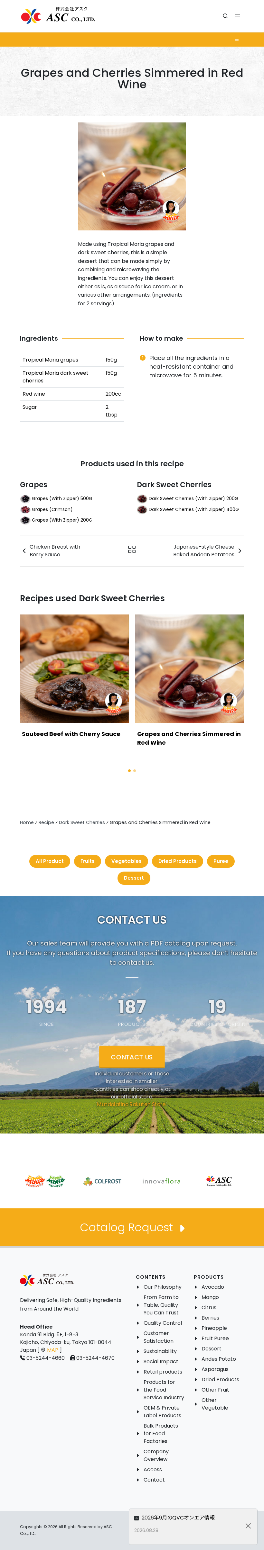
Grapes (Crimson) (52, 509)
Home (27, 822)
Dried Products (177, 861)
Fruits (87, 861)
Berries (210, 1318)
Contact (154, 1479)
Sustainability (160, 1351)
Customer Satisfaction (159, 1337)
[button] (129, 770)
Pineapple (214, 1328)
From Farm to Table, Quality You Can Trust (161, 1305)
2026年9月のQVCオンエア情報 (177, 1517)
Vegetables (126, 861)
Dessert (134, 877)
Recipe (46, 822)
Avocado (213, 1287)
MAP (52, 1350)
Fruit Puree (215, 1338)
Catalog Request (128, 1227)
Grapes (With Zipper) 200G (62, 520)
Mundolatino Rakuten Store (131, 1104)
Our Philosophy (163, 1287)
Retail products (163, 1371)
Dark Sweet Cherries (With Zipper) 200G (193, 498)
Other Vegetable (215, 1403)
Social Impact (161, 1361)
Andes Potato (219, 1359)
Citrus (209, 1307)
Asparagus (215, 1369)
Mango (210, 1297)
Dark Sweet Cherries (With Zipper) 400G (194, 509)
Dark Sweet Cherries (174, 485)
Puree (220, 861)
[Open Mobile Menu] (237, 16)
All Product (50, 861)
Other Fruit (215, 1389)
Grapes (33, 485)
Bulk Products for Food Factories (161, 1433)
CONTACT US (132, 1056)
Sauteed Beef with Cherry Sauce (71, 734)
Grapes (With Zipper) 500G (62, 498)
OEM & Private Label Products (162, 1411)
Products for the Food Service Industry (164, 1389)
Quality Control (163, 1323)
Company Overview (156, 1455)
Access (153, 1469)
